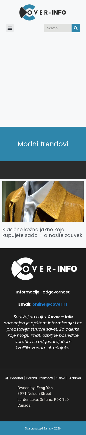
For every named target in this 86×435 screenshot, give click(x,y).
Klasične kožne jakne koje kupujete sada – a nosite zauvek (42, 232)
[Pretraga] (76, 28)
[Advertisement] (43, 81)
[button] (10, 28)
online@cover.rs (50, 304)
